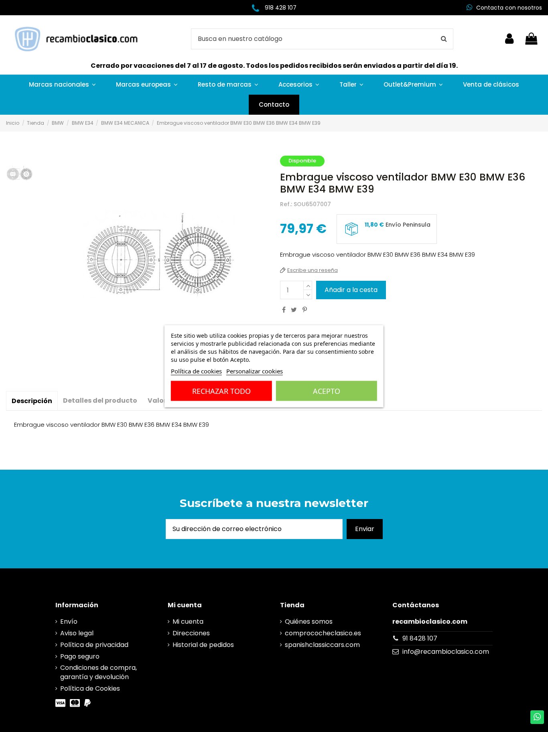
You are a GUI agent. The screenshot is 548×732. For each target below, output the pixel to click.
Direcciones (191, 633)
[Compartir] (284, 309)
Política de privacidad (94, 645)
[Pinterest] (304, 309)
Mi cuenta (188, 621)
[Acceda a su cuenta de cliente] (509, 38)
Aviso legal (76, 633)
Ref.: (286, 204)
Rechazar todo (221, 390)
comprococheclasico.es (323, 633)
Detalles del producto (100, 400)
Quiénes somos (309, 621)
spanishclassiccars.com (322, 645)
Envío (68, 621)
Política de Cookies (90, 688)
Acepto (326, 390)
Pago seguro (79, 656)
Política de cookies (196, 371)
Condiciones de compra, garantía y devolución (98, 672)
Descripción (32, 401)
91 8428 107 (419, 638)
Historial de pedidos (203, 645)
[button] (62, 85)
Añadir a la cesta (351, 289)
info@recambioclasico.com (445, 651)
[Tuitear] (294, 309)
